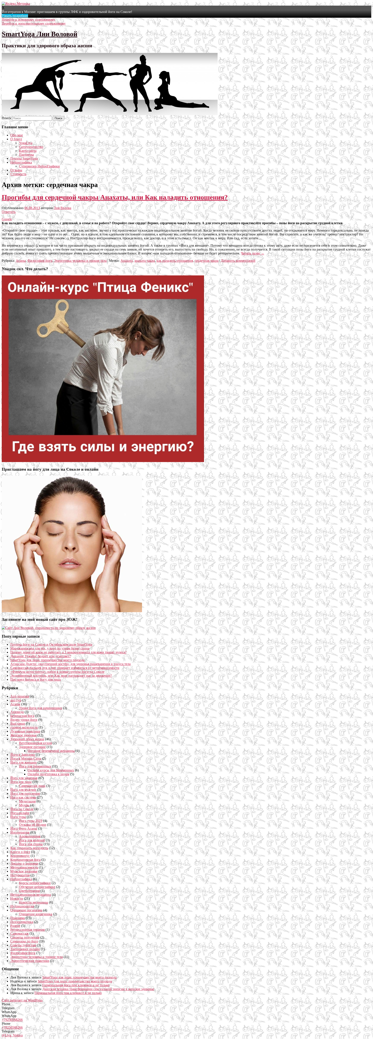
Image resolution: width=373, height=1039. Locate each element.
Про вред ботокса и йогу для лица (35, 679)
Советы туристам (23, 945)
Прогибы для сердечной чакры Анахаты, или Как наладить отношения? (115, 197)
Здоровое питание (32, 747)
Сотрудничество (31, 147)
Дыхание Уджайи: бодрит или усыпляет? (40, 656)
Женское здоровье (23, 735)
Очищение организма (26, 910)
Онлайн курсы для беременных (51, 770)
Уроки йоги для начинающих (40, 708)
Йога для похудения (25, 793)
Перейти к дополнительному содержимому (34, 23)
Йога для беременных (35, 766)
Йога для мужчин (23, 789)
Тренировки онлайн (25, 949)
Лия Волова (62, 208)
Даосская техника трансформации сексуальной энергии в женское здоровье (98, 989)
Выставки (17, 723)
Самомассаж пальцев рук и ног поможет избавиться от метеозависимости (64, 668)
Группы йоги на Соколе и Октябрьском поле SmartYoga (51, 644)
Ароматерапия (29, 836)
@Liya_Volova (12, 1035)
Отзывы (16, 170)
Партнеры (26, 154)
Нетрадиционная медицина (30, 894)
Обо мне (16, 135)
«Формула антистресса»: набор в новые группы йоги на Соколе (57, 672)
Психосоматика (21, 922)
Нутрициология (22, 906)
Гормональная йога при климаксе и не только (75, 985)
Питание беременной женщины (51, 751)
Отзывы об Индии (32, 824)
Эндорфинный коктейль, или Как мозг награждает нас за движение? (61, 675)
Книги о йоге (20, 852)
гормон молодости (24, 727)
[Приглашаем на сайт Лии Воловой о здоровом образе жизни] (49, 628)
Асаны (21, 260)
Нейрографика (21, 162)
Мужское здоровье (24, 871)
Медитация (27, 801)
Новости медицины (33, 902)
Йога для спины (31, 844)
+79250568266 (12, 1020)
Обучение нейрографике (37, 887)
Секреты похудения (24, 937)
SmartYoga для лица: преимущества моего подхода (47, 660)
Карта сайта (27, 151)
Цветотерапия (29, 891)
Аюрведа (17, 712)
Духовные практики (25, 731)
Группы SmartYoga (24, 158)
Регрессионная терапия (27, 929)
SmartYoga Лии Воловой (39, 34)
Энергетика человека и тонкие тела (80, 260)
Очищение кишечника (35, 914)
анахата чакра (144, 260)
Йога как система (23, 797)
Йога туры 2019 (30, 821)
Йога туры (18, 817)
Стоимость (18, 174)
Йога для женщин (23, 762)
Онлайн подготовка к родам (48, 774)
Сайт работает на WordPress (22, 1000)
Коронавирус (20, 856)
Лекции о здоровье (24, 863)
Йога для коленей (32, 840)
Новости (16, 898)
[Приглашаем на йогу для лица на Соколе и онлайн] (72, 611)
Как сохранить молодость (29, 848)
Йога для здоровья (23, 778)
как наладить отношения (174, 260)
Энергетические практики (29, 961)
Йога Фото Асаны (23, 828)
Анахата (126, 260)
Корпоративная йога (25, 859)
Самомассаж (19, 933)
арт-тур (15, 700)
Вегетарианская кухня (35, 743)
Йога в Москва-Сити (25, 758)
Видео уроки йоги (23, 719)
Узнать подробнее (15, 15)
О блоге (16, 139)
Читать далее (252, 253)
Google (7, 219)
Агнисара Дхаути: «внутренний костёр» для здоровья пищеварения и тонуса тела (70, 664)
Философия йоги (39, 260)
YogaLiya (25, 143)
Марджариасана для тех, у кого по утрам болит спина (49, 648)
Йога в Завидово (22, 754)
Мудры (24, 805)
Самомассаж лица (32, 786)
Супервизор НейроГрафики (39, 166)
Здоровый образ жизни (27, 739)
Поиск (6, 118)
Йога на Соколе (21, 809)
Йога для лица (21, 782)
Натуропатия (20, 875)
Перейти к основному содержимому (28, 19)
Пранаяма (17, 918)
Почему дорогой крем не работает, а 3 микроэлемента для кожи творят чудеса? (68, 652)
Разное (15, 926)
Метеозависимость (24, 867)
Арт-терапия (19, 696)
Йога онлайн (19, 813)
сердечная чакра (206, 260)
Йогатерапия (19, 832)
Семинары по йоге (24, 941)
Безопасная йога (22, 716)
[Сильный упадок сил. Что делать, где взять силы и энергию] (103, 461)
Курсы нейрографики (35, 883)
